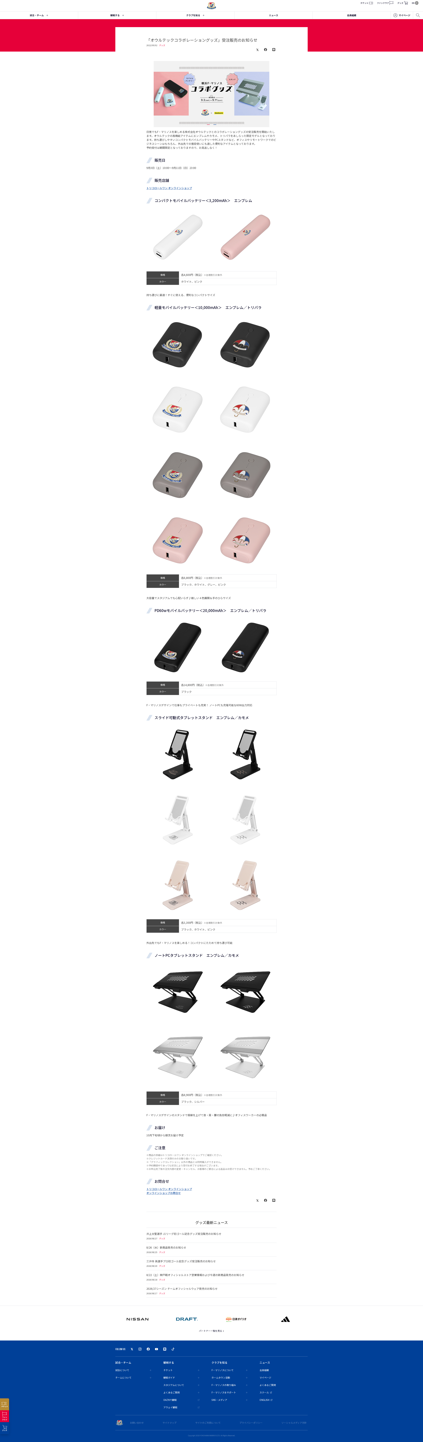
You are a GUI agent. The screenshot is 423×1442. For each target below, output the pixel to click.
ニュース (273, 15)
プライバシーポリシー (251, 1422)
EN (413, 2)
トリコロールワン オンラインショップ (169, 188)
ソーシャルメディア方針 (294, 1422)
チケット (364, 2)
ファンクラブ (383, 2)
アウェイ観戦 (170, 1407)
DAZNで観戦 (170, 1399)
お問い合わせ (137, 1422)
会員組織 (351, 15)
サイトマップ (169, 1422)
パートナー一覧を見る (211, 1330)
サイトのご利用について (208, 1422)
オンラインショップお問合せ (163, 1193)
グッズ (400, 2)
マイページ (404, 15)
